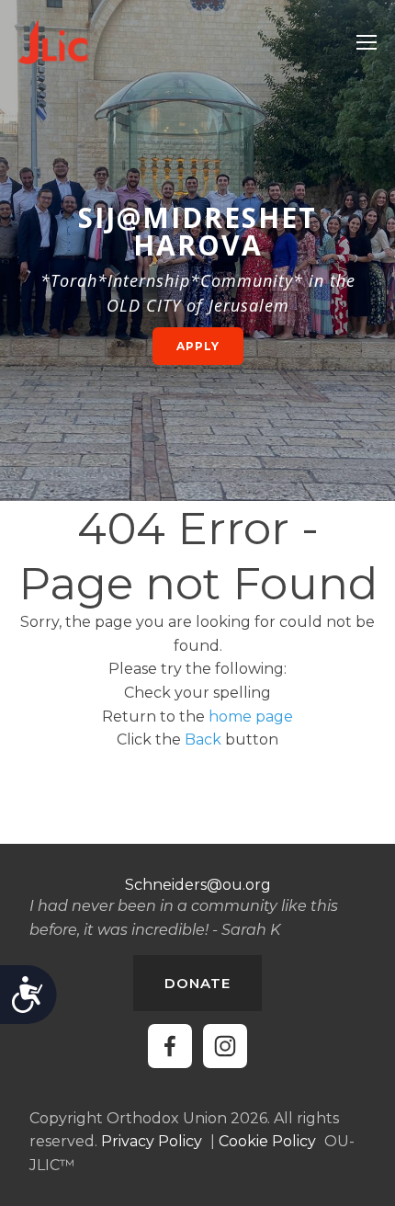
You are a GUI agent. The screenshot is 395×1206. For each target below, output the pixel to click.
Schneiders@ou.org (198, 884)
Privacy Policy (151, 1141)
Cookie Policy (267, 1141)
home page (251, 716)
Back (203, 739)
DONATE (197, 983)
